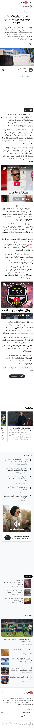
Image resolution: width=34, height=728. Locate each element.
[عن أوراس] (17, 692)
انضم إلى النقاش (16, 376)
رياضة (25, 12)
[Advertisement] (17, 93)
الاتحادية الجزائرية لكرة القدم (25, 368)
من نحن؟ (29, 709)
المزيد (4, 607)
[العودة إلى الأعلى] (3, 723)
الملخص (27, 110)
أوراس (30, 12)
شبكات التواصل (27, 713)
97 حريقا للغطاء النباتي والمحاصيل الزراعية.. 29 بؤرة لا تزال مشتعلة (13, 582)
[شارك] (29, 43)
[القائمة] (30, 3)
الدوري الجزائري (26, 6)
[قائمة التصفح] (18, 6)
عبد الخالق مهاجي (23, 69)
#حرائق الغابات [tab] (28, 576)
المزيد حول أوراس (23, 704)
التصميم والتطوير (26, 716)
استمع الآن (7, 537)
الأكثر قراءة (29, 455)
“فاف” (30, 348)
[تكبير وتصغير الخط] (3, 70)
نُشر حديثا (29, 616)
